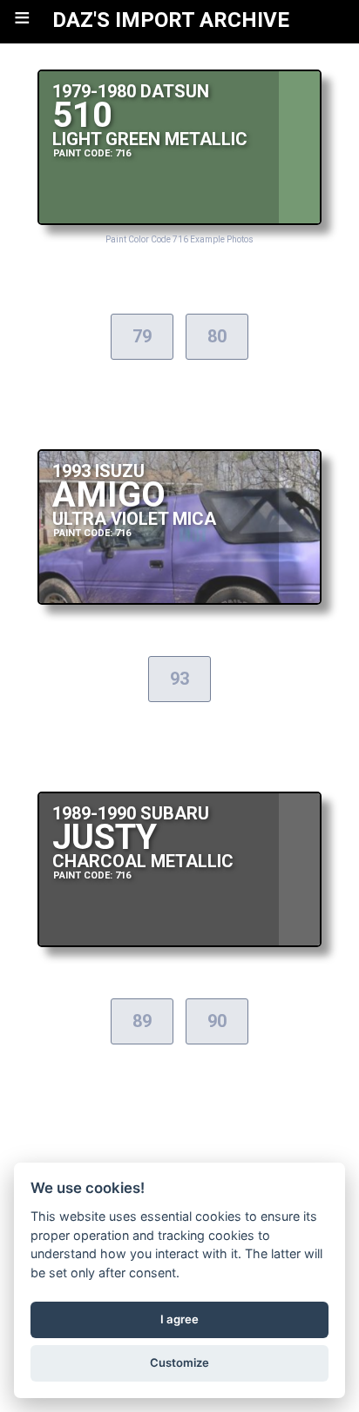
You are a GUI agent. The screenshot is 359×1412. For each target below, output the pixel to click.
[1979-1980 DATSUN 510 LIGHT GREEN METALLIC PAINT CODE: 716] (180, 220)
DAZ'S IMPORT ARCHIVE (170, 20)
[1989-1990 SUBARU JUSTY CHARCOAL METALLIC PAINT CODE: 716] (180, 942)
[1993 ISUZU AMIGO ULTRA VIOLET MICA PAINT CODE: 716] (180, 600)
